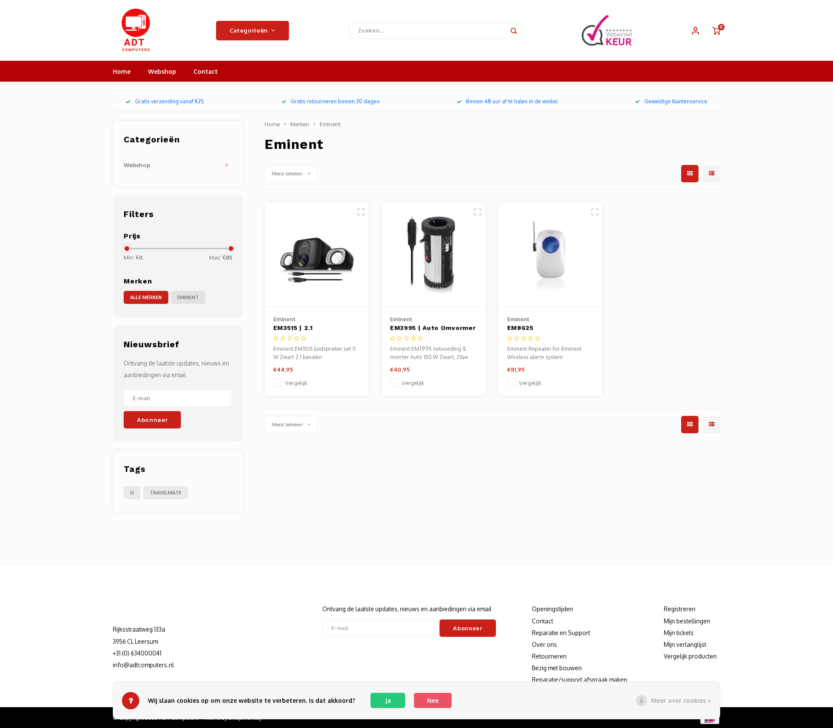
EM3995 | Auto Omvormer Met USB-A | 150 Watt (433, 328)
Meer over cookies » (681, 700)
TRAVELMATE (165, 493)
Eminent (188, 297)
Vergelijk (296, 382)
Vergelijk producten (690, 656)
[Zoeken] (513, 30)
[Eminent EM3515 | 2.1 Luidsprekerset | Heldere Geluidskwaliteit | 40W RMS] (317, 254)
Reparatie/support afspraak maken (579, 679)
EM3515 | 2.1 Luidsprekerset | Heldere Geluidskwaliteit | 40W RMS (316, 328)
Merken (299, 124)
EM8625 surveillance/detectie (544, 328)
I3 (132, 493)
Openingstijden (552, 609)
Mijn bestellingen (687, 621)
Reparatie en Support (561, 632)
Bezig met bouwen (557, 668)
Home (122, 71)
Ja (388, 700)
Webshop (162, 71)
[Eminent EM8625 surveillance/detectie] (550, 254)
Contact (205, 71)
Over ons (544, 644)
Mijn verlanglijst (685, 644)
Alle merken (146, 297)
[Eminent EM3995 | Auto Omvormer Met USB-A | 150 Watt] (433, 254)
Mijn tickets (679, 632)
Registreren (679, 609)
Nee (433, 700)
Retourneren (549, 656)
